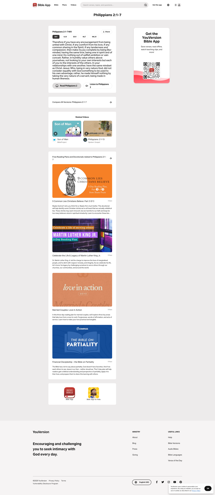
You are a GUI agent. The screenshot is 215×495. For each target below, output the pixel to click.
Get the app (157, 5)
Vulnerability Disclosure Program (45, 484)
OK (208, 488)
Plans (64, 5)
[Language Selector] (168, 4)
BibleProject (62, 142)
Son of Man (65, 139)
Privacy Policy (54, 481)
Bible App (69, 399)
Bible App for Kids (94, 399)
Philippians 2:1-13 (99, 139)
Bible (56, 5)
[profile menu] (177, 4)
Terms (63, 481)
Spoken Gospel (94, 142)
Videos (73, 5)
